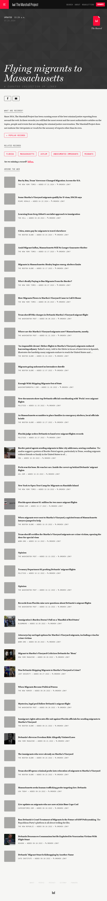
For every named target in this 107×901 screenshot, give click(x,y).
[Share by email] (16, 98)
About (77, 4)
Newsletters (88, 4)
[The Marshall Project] (24, 4)
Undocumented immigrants (65, 154)
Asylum (44, 154)
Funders (74, 882)
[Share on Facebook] (7, 98)
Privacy (52, 882)
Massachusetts (27, 154)
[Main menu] (4, 4)
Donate (100, 4)
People (41, 882)
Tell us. (30, 161)
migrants (89, 154)
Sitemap (63, 882)
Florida (10, 154)
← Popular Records (15, 135)
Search (69, 4)
